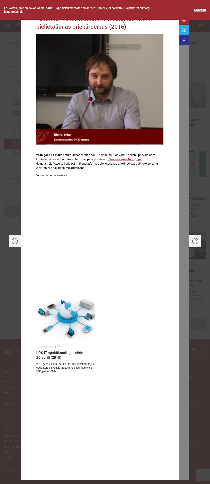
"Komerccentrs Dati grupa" (125, 159)
